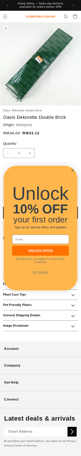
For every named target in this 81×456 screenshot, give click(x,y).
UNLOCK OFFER (40, 250)
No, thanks (40, 272)
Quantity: (10, 143)
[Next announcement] (73, 5)
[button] (5, 16)
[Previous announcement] (7, 5)
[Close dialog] (72, 170)
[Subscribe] (72, 432)
